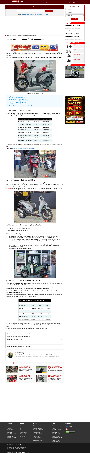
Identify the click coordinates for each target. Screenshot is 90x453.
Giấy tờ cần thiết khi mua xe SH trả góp (21, 102)
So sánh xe (9, 428)
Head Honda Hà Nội (56, 431)
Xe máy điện (22, 436)
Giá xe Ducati (23, 433)
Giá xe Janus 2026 (37, 438)
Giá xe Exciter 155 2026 (38, 429)
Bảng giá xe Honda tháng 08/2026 (73, 25)
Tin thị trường (67, 2)
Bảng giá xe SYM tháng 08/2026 (72, 36)
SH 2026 (46, 14)
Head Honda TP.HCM (56, 429)
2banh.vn (70, 429)
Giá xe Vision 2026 (37, 435)
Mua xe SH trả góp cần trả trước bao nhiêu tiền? (20, 105)
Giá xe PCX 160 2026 (56, 438)
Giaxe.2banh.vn (18, 452)
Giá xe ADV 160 (55, 432)
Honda (35, 2)
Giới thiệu (9, 425)
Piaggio (45, 2)
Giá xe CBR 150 (10, 435)
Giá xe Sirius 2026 (56, 433)
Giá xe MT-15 (10, 432)
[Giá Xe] (19, 3)
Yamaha (40, 2)
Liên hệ (9, 427)
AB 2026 (42, 14)
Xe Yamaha (22, 427)
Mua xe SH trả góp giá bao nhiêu (17, 97)
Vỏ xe (53, 428)
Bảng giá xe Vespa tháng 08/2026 (72, 33)
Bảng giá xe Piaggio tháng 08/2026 (73, 30)
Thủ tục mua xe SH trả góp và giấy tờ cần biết (20, 101)
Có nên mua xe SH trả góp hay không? (18, 99)
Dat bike (56, 2)
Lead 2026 (24, 14)
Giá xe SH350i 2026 (11, 433)
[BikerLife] (10, 355)
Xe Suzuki (22, 428)
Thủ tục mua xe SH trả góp (18, 103)
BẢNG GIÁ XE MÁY (76, 23)
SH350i (38, 14)
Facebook (70, 426)
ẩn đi (13, 96)
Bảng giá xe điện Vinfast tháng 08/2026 (74, 39)
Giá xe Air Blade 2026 (37, 431)
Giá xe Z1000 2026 (11, 438)
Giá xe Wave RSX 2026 (57, 436)
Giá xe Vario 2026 (37, 425)
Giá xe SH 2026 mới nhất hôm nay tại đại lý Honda (24, 148)
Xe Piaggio (22, 429)
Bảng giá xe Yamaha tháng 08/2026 (73, 28)
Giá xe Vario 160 (55, 440)
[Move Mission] (69, 57)
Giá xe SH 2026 (36, 436)
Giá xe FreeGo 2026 (56, 435)
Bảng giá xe (74, 2)
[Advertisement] (34, 25)
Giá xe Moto (22, 431)
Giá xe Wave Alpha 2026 (57, 437)
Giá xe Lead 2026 (37, 427)
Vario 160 (34, 14)
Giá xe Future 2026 (37, 437)
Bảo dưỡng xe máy (56, 441)
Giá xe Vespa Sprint (11, 437)
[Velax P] (68, 48)
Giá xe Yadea (23, 435)
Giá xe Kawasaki (23, 432)
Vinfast (50, 2)
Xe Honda (22, 425)
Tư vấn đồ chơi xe (11, 429)
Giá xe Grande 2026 (37, 440)
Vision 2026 (29, 14)
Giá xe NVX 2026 (36, 432)
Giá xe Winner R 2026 (37, 433)
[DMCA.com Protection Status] (70, 432)
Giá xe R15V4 (10, 436)
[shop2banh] (75, 123)
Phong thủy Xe (10, 431)
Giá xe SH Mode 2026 (37, 428)
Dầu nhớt (54, 427)
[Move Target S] (69, 62)
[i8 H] (69, 52)
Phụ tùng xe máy (55, 425)
